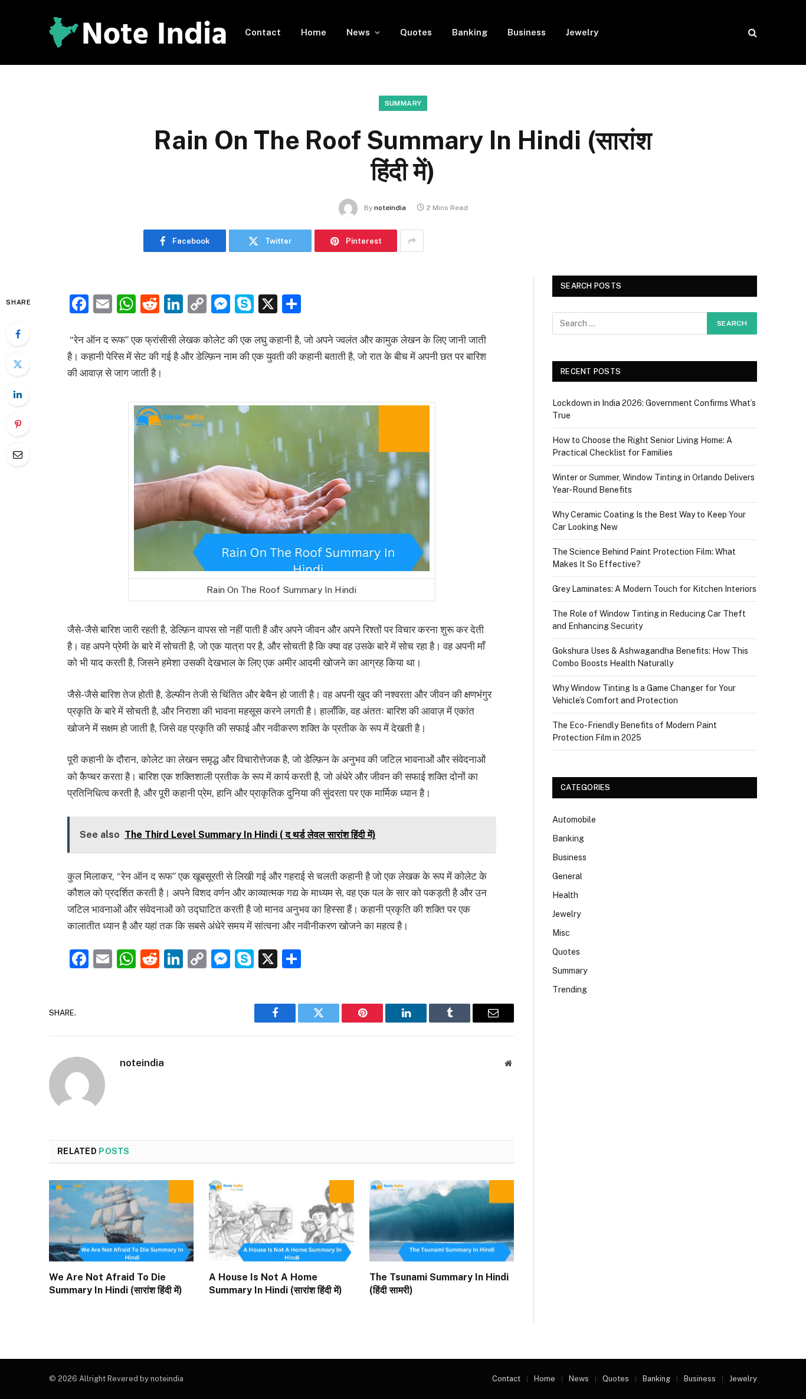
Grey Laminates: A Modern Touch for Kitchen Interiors (654, 589)
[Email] (18, 454)
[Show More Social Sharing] (412, 241)
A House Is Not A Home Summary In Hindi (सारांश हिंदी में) (275, 1284)
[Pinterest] (18, 424)
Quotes (416, 32)
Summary (403, 103)
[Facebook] (18, 334)
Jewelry (582, 32)
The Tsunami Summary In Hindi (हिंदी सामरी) (439, 1284)
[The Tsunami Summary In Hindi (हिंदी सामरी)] (441, 1221)
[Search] (751, 32)
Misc (561, 933)
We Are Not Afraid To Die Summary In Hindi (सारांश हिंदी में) (115, 1284)
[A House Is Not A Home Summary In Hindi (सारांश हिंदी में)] (281, 1221)
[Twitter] (18, 364)
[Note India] (137, 32)
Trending (569, 989)
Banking (469, 32)
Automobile (574, 819)
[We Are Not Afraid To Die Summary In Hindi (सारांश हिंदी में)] (121, 1221)
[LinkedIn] (18, 394)
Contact (263, 32)
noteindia (390, 208)
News (358, 32)
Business (526, 32)
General (567, 876)
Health (565, 895)
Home (313, 32)
